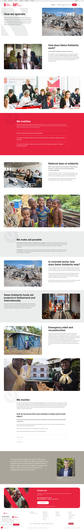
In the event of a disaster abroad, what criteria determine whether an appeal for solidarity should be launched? (41, 138)
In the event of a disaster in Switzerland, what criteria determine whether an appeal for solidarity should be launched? (40, 145)
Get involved (59, 4)
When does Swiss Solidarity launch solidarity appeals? (30, 133)
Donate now (43, 502)
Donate (74, 4)
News (70, 4)
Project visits (20, 437)
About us (66, 4)
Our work (63, 4)
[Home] (13, 5)
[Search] (79, 5)
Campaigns (53, 4)
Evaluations (19, 441)
